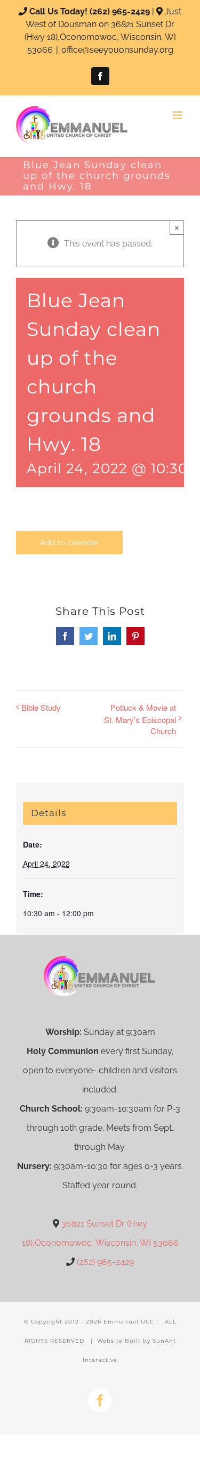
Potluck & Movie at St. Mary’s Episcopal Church (140, 719)
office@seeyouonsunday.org (117, 50)
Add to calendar (69, 542)
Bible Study (41, 707)
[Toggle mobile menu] (178, 115)
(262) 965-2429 (120, 11)
